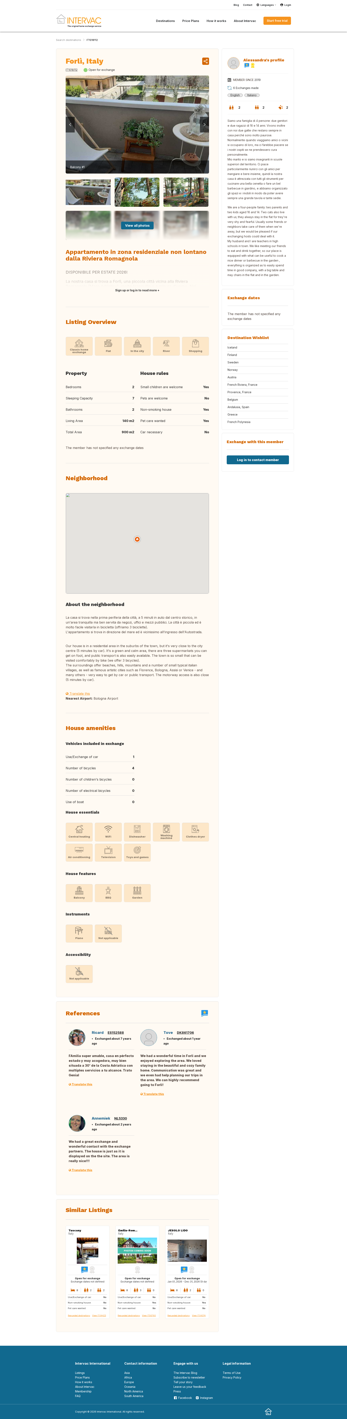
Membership (83, 1391)
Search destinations (68, 39)
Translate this (79, 694)
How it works (83, 1382)
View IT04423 (99, 1315)
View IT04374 (199, 1315)
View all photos (137, 225)
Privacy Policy (232, 1377)
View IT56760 (149, 1315)
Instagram (206, 1397)
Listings (80, 1373)
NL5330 (120, 1118)
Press (177, 1391)
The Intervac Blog (185, 1373)
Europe (129, 1382)
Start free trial (277, 21)
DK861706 (185, 1033)
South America (133, 1396)
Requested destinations (79, 1315)
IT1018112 (92, 39)
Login (287, 4)
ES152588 (116, 1033)
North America (133, 1391)
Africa (128, 1377)
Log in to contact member (258, 460)
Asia (127, 1373)
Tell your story (183, 1382)
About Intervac (84, 1386)
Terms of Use (232, 1373)
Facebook (185, 1397)
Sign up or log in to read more (136, 290)
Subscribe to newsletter (189, 1377)
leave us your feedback (190, 1386)
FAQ (78, 1396)
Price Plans (82, 1377)
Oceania (129, 1386)
